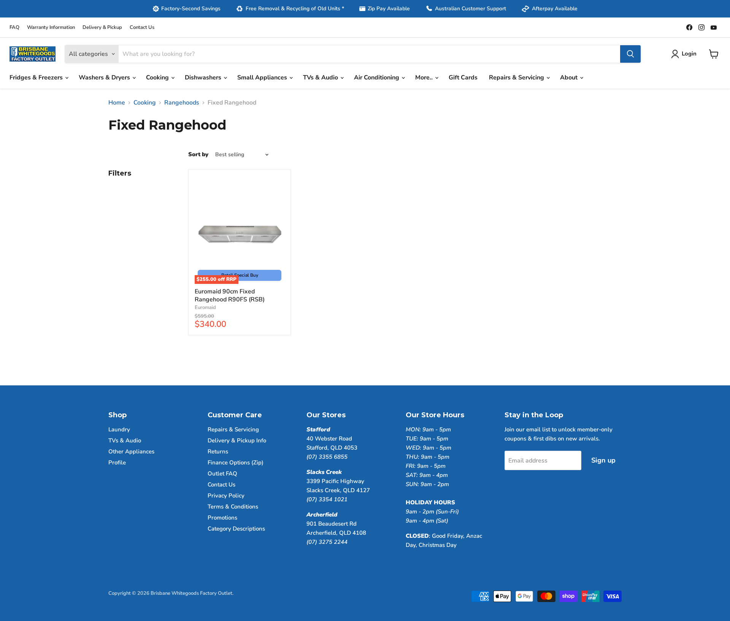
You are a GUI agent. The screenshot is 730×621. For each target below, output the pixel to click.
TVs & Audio (321, 77)
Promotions (222, 517)
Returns (218, 451)
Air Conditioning (377, 77)
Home (116, 102)
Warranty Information (51, 27)
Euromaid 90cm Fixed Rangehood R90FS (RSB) (230, 295)
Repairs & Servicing (517, 77)
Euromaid (205, 307)
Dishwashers (204, 77)
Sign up (603, 460)
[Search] (630, 54)
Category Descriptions (236, 528)
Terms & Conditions (233, 506)
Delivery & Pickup (102, 27)
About (569, 77)
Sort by (198, 154)
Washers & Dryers (105, 77)
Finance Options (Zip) (235, 462)
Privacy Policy (226, 495)
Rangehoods (181, 102)
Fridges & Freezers (37, 77)
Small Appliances (263, 77)
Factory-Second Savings (191, 8)
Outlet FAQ (222, 473)
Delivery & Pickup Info (237, 440)
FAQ (14, 27)
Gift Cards (463, 77)
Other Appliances (131, 451)
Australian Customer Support (470, 8)
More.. (424, 77)
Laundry (119, 429)
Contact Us (142, 27)
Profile (117, 462)
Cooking (158, 77)
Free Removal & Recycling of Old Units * (295, 8)
